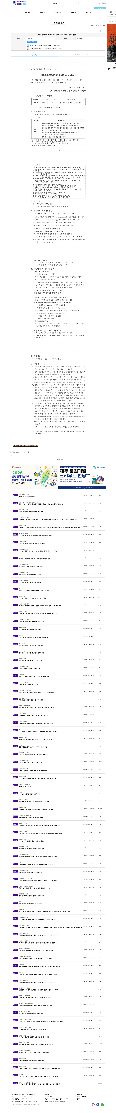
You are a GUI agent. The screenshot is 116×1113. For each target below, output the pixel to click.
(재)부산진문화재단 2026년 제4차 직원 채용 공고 (32, 621)
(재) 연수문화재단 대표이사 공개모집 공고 (30, 762)
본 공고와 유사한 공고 (81, 55)
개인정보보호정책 (81, 1096)
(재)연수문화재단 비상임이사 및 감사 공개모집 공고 (33, 770)
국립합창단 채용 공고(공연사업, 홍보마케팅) (31, 700)
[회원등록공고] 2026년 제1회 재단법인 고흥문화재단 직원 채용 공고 (37, 809)
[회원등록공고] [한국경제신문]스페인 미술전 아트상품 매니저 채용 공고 (38, 1076)
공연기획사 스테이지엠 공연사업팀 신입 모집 (31, 645)
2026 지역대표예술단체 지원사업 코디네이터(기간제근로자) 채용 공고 (38, 943)
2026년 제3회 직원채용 (25, 786)
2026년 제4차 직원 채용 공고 (27, 496)
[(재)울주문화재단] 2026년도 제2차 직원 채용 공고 (32, 1029)
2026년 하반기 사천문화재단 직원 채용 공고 (31, 629)
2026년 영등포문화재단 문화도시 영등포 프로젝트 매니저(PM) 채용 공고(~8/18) (40, 606)
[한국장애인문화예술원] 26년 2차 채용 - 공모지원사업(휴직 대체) (36, 950)
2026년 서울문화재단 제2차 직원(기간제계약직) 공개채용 (34, 559)
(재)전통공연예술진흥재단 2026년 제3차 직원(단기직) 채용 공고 (36, 958)
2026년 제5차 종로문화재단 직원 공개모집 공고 (31, 841)
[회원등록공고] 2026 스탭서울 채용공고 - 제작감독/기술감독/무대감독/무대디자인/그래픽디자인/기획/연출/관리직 (49, 519)
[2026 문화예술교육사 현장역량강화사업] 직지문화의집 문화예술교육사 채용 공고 (41, 1068)
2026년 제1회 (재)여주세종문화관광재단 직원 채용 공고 (34, 802)
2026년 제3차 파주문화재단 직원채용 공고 (30, 660)
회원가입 (104, 3)
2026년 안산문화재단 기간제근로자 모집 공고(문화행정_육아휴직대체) (38, 551)
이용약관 (79, 1094)
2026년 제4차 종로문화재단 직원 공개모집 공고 (31, 1013)
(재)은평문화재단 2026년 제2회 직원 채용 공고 (31, 1060)
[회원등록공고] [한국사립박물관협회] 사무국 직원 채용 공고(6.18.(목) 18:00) (40, 990)
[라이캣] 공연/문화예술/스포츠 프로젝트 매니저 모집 (33, 747)
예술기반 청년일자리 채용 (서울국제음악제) (31, 903)
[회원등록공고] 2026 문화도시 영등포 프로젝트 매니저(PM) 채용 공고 (38, 613)
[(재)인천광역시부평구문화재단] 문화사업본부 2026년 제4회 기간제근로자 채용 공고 (42, 1021)
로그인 (98, 3)
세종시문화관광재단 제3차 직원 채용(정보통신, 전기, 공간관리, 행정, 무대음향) (40, 966)
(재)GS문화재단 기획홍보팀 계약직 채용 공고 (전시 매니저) (35, 715)
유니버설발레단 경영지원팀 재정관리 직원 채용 (31, 896)
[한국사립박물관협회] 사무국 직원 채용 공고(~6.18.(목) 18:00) (36, 1005)
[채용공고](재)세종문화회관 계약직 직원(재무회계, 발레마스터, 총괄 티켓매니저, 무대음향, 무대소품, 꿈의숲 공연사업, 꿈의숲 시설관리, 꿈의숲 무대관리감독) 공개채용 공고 (50, 527)
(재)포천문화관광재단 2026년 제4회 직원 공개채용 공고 (34, 637)
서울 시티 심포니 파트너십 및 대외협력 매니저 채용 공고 (34, 676)
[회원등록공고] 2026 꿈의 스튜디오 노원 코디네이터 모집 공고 (36, 998)
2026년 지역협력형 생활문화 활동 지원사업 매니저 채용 (34, 1037)
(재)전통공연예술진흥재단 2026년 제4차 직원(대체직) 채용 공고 (36, 692)
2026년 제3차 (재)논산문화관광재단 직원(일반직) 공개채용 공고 (36, 535)
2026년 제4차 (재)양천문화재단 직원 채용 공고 (31, 849)
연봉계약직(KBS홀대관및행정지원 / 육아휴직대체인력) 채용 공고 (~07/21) (39, 731)
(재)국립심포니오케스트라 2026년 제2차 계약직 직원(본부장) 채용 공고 (38, 880)
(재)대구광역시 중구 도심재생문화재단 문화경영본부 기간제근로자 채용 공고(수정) (41, 504)
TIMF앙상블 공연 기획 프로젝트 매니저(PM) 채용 (32, 598)
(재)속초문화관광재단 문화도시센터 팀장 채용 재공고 (33, 755)
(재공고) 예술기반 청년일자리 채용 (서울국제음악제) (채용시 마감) (37, 864)
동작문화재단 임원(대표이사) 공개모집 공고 (31, 574)
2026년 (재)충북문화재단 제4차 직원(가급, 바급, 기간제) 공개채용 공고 (38, 778)
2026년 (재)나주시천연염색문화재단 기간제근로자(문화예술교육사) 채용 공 (39, 1084)
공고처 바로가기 (32, 42)
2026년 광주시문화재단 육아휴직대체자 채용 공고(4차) (34, 590)
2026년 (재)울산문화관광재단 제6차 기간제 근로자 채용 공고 (35, 739)
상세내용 (34, 55)
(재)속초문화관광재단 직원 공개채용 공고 (30, 668)
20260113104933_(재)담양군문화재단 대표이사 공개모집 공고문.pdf (45, 48)
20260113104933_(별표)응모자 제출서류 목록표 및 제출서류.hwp (45, 45)
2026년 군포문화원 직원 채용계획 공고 (29, 794)
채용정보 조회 (94, 26)
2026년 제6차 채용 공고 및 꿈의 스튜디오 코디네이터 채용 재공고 (36, 708)
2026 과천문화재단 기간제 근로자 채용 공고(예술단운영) (34, 1052)
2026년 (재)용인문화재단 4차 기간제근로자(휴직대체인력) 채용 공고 (37, 919)
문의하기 (79, 1099)
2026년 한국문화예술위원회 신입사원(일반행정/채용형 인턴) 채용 (36, 1045)
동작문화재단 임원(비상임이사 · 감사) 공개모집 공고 (33, 566)
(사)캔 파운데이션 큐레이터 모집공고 (29, 684)
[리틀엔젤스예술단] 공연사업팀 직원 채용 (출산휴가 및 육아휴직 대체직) (38, 935)
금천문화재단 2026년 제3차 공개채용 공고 (30, 872)
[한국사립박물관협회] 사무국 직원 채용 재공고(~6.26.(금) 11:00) (36, 888)
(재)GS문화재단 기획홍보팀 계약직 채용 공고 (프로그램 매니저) (36, 723)
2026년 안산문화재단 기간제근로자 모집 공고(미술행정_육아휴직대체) (38, 856)
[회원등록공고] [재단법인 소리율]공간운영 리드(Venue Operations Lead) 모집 (40, 833)
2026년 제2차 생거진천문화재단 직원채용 (30, 582)
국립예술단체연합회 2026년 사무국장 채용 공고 (32, 817)
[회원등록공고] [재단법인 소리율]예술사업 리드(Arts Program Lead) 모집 (39, 825)
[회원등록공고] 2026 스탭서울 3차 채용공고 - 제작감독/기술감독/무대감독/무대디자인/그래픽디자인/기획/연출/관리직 (50, 927)
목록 (103, 31)
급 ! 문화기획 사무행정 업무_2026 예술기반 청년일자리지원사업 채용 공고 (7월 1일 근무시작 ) (44, 911)
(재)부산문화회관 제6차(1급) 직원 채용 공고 (31, 512)
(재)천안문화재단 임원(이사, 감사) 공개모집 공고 (32, 543)
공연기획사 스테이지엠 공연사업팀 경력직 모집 (31, 653)
